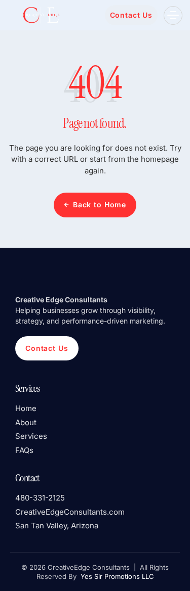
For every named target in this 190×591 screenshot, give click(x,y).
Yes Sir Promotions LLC (116, 576)
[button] (173, 15)
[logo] (40, 15)
